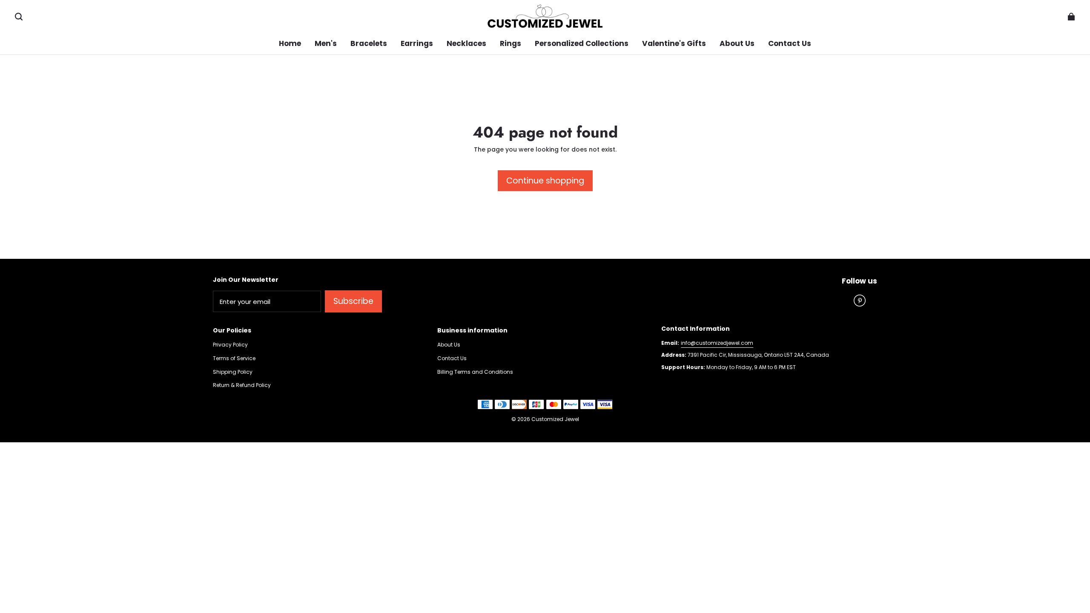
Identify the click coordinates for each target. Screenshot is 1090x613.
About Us (448, 344)
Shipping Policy (232, 372)
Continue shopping (545, 180)
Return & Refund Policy (242, 385)
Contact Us (452, 358)
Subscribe (353, 301)
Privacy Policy (230, 344)
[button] (19, 17)
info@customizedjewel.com (717, 343)
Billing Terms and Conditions (475, 372)
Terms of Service (234, 358)
